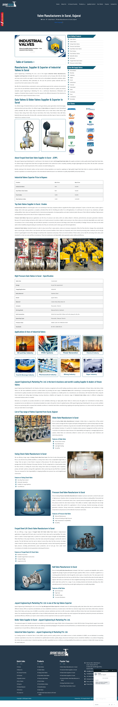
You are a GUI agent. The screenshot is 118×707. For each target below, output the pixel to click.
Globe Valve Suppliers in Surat (68, 673)
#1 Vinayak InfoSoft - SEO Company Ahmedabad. (92, 698)
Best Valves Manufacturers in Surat (69, 667)
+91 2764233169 (90, 676)
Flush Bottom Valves (43, 684)
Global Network (21, 687)
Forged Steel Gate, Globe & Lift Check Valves (47, 694)
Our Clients (100, 4)
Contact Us (113, 4)
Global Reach (51, 20)
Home (57, 4)
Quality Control (91, 4)
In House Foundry (72, 4)
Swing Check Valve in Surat (67, 683)
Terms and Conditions (91, 682)
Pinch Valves (41, 681)
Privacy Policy (89, 684)
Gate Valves (41, 667)
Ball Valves (41, 690)
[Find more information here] (105, 687)
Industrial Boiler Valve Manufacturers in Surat (70, 679)
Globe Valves (41, 670)
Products (81, 4)
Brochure (20, 690)
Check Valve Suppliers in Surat (68, 675)
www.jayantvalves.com (91, 679)
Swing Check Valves (43, 673)
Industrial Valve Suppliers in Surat (69, 670)
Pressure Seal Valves (43, 678)
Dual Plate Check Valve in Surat (68, 686)
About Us (63, 4)
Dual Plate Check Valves (44, 675)
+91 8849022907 (90, 674)
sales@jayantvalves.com (92, 671)
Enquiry (107, 4)
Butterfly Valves (42, 687)
